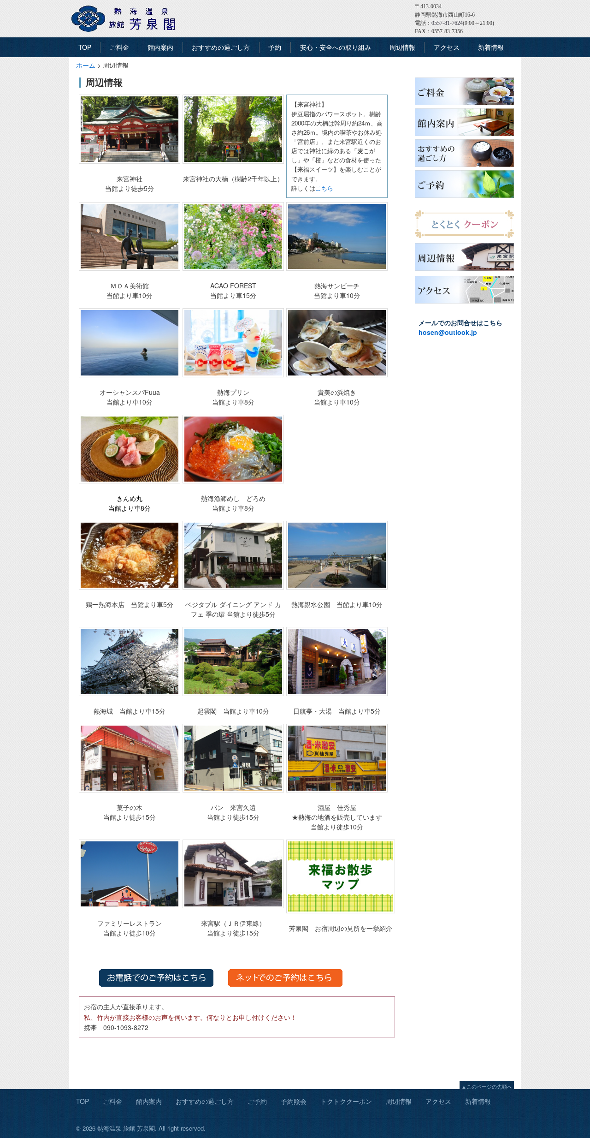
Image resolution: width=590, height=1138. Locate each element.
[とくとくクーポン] (464, 238)
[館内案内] (464, 136)
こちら (324, 188)
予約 (274, 47)
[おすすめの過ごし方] (464, 167)
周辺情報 (402, 47)
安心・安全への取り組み (335, 47)
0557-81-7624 (447, 23)
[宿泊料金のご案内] (464, 105)
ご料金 (119, 47)
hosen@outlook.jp (448, 332)
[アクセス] (464, 303)
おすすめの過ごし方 (221, 47)
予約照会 (294, 1101)
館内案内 (160, 47)
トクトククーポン (346, 1101)
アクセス (447, 47)
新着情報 (491, 47)
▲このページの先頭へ (486, 1086)
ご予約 (257, 1101)
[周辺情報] (464, 270)
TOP (84, 47)
